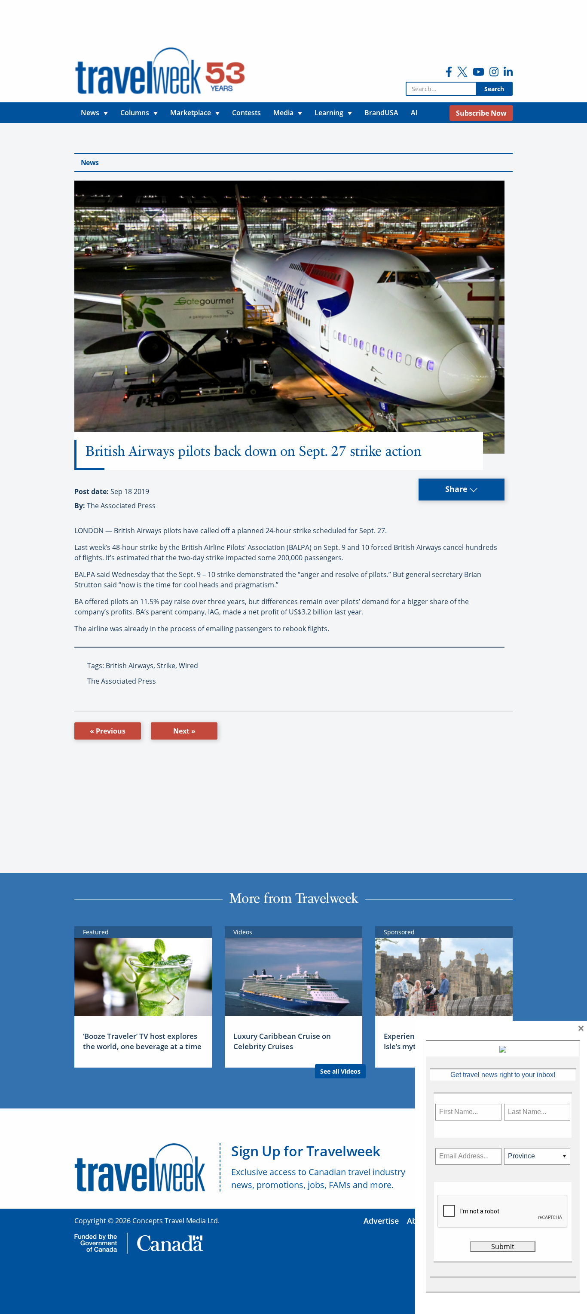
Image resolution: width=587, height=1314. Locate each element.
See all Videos (340, 1071)
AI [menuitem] (414, 112)
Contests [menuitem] (246, 112)
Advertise (381, 1221)
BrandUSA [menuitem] (381, 112)
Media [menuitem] (283, 112)
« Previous (107, 731)
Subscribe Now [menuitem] (481, 113)
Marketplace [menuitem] (190, 112)
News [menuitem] (90, 112)
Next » (184, 731)
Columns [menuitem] (134, 112)
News (89, 162)
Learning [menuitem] (329, 112)
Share (457, 489)
